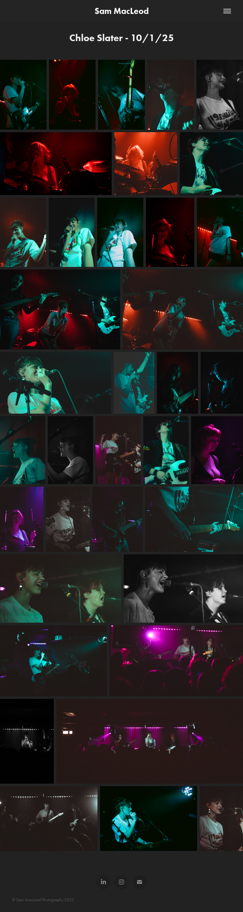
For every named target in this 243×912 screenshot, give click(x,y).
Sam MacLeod (122, 11)
